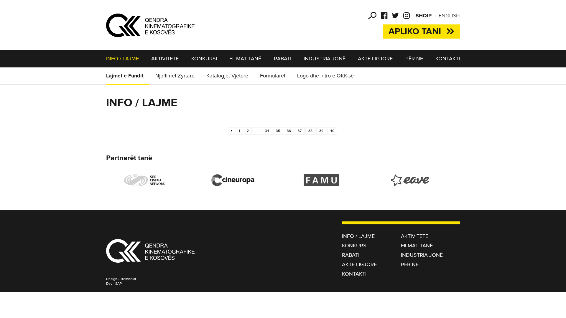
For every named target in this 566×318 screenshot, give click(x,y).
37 (300, 131)
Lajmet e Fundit (125, 76)
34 (267, 131)
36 (289, 131)
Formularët (272, 76)
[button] (372, 15)
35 (278, 131)
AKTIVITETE (165, 59)
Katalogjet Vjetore (227, 76)
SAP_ (119, 284)
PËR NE (414, 59)
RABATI (282, 59)
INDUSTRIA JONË (324, 59)
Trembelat (128, 279)
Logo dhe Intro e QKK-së (325, 76)
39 (321, 131)
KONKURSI (204, 59)
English (449, 16)
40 (332, 131)
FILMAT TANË (245, 59)
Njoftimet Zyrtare (175, 76)
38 (310, 131)
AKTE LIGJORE (375, 59)
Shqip (424, 16)
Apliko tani (415, 31)
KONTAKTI (447, 59)
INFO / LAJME (122, 59)
